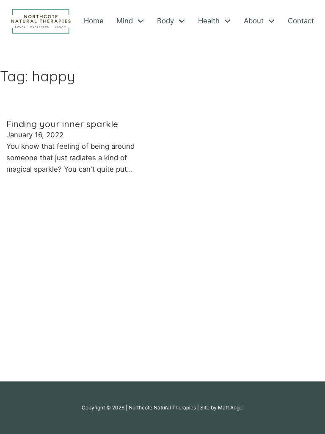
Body (165, 21)
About (254, 21)
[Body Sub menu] (181, 21)
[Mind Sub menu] (140, 21)
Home (94, 21)
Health (209, 21)
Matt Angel (231, 407)
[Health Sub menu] (227, 21)
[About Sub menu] (271, 21)
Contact (301, 21)
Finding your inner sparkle (62, 123)
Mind (124, 21)
